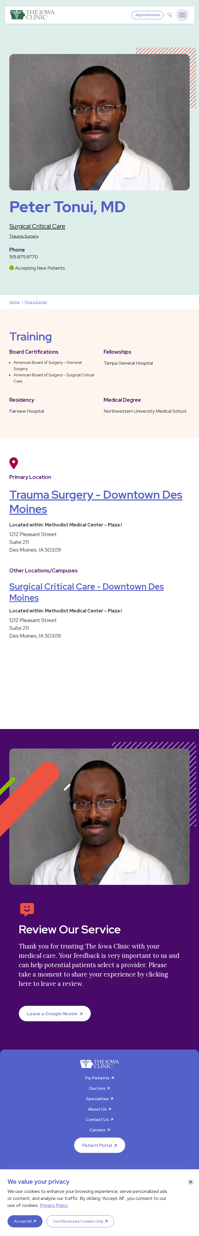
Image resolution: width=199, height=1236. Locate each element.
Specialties (97, 1098)
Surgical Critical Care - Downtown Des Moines (86, 591)
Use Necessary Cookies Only (78, 1221)
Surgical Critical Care (37, 226)
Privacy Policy (54, 1205)
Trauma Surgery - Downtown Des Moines (95, 501)
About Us (97, 1109)
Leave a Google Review (52, 1014)
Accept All (23, 1221)
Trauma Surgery (24, 236)
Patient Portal (97, 1145)
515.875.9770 (23, 257)
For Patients (97, 1078)
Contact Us (97, 1119)
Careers (97, 1130)
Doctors (97, 1088)
